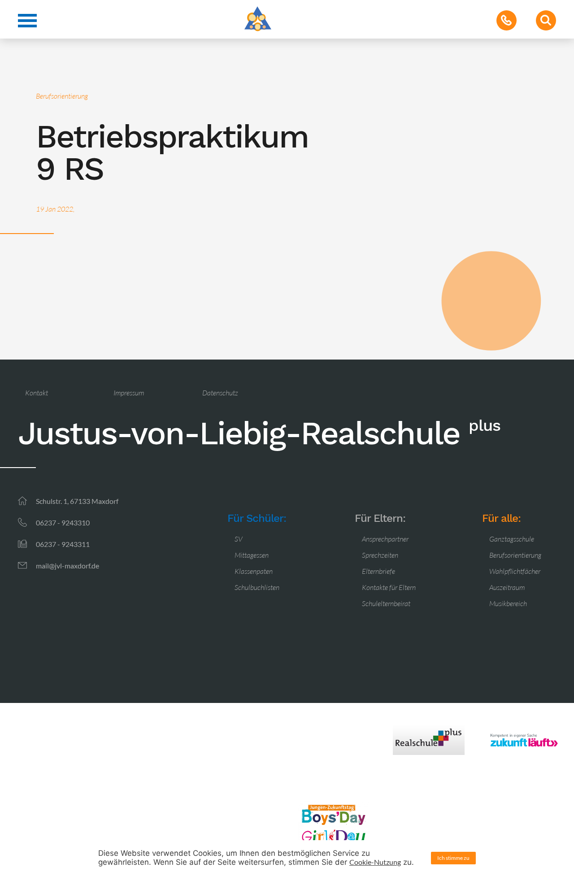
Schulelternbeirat (386, 603)
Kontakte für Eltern (389, 587)
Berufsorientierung (515, 555)
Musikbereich (508, 603)
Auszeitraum (507, 587)
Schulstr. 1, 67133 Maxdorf (77, 501)
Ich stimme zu (453, 857)
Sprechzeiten (380, 555)
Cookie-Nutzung (375, 862)
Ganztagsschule (511, 538)
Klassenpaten (254, 571)
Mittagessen (252, 555)
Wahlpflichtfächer (514, 571)
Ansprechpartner (385, 538)
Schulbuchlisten (257, 587)
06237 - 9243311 (63, 544)
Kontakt (36, 392)
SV (239, 538)
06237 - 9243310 (63, 522)
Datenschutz (220, 392)
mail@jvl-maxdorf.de (67, 565)
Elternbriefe (378, 571)
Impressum (128, 392)
